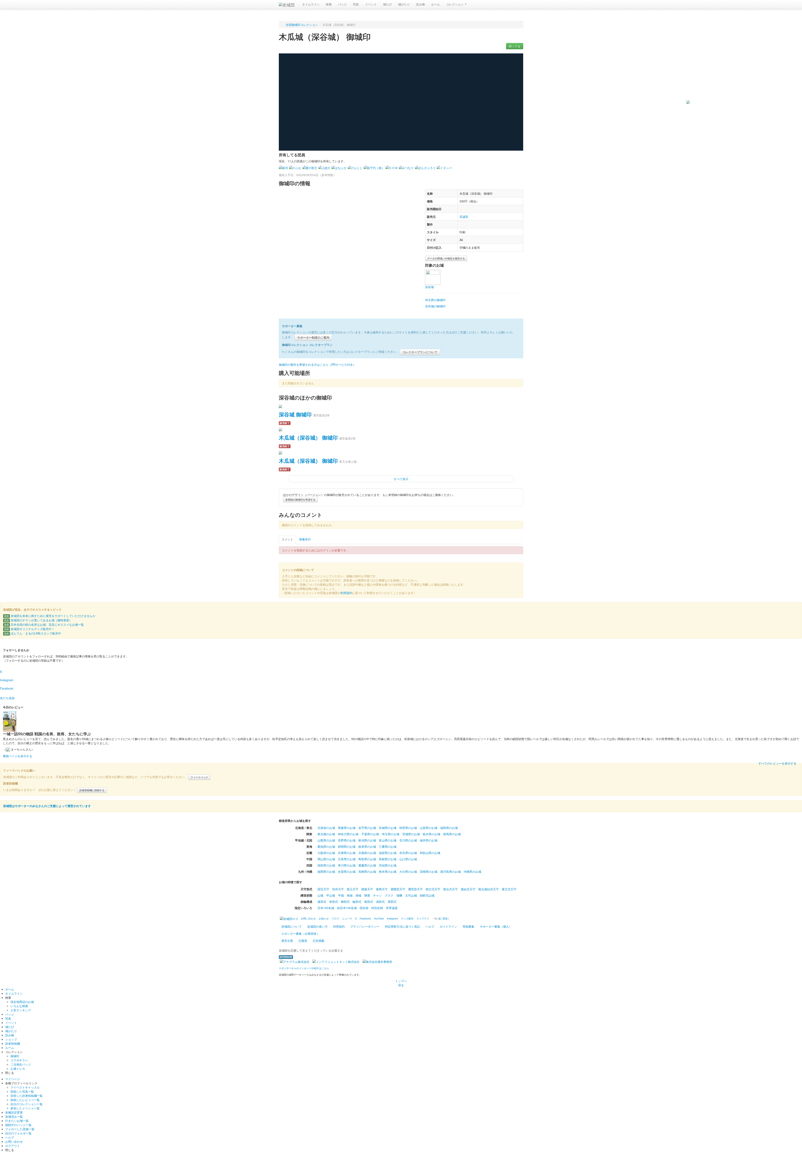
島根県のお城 (387, 859)
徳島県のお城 (326, 865)
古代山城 (411, 895)
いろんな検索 (19, 1006)
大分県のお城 (408, 871)
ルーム (435, 4)
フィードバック (199, 777)
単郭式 (333, 901)
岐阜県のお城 (367, 846)
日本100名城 (325, 908)
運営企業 (287, 940)
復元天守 (352, 889)
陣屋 (367, 895)
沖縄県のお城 (472, 871)
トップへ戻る (401, 983)
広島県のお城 (346, 859)
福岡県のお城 (326, 871)
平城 (341, 895)
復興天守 (382, 889)
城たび (387, 4)
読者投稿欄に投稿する (91, 790)
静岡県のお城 (346, 846)
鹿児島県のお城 (450, 871)
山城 (320, 895)
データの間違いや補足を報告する (446, 258)
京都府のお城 (367, 853)
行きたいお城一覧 (17, 1121)
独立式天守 (433, 889)
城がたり (404, 4)
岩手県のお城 (367, 828)
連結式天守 (468, 889)
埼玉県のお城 (390, 834)
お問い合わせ (14, 1141)
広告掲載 (318, 940)
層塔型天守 (415, 889)
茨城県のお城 (411, 834)
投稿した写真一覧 (22, 1091)
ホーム (9, 989)
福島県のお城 (449, 828)
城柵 (399, 895)
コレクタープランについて (420, 352)
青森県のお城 (346, 828)
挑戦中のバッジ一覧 (18, 1125)
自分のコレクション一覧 (26, 1104)
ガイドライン (448, 926)
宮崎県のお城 (428, 871)
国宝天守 (323, 889)
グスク (389, 895)
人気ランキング (20, 1010)
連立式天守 (509, 889)
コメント (287, 539)
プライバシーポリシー (364, 926)
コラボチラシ (19, 1060)
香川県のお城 (346, 865)
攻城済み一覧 (14, 1116)
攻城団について (291, 926)
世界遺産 (392, 908)
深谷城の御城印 (435, 306)
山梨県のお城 (326, 840)
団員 (445, 918)
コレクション (455, 4)
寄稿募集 (468, 926)
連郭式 (321, 901)
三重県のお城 (387, 846)
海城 (350, 895)
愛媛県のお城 (367, 865)
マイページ (12, 1079)
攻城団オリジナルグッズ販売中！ (29, 629)
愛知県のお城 (326, 846)
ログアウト (12, 1146)
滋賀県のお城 (387, 853)
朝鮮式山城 (427, 895)
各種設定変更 (14, 1112)
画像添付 (305, 539)
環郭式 (392, 901)
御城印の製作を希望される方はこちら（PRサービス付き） (317, 364)
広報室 (302, 940)
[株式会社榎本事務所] (377, 961)
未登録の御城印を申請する (300, 499)
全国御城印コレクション (302, 25)
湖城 (358, 895)
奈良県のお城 (408, 853)
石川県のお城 (408, 840)
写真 (356, 4)
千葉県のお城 (370, 834)
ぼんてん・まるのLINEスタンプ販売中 (32, 633)
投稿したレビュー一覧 (25, 1100)
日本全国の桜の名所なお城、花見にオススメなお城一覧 (44, 624)
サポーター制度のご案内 (313, 337)
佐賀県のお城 (346, 871)
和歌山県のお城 (430, 853)
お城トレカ (17, 1068)
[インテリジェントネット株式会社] (336, 961)
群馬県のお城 (452, 834)
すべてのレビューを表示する (777, 763)
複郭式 (368, 901)
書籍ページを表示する (17, 756)
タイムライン (311, 4)
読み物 (420, 4)
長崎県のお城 (367, 871)
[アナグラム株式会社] (295, 961)
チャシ (377, 895)
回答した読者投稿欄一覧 (26, 1095)
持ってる (514, 46)
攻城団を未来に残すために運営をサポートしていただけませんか (49, 616)
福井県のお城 (428, 840)
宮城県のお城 (387, 828)
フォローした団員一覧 (19, 1129)
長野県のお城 (346, 840)
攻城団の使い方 (317, 926)
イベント (371, 4)
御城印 (14, 1056)
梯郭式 (345, 901)
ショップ (11, 1039)
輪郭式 (357, 901)
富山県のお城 (387, 840)
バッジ (342, 4)
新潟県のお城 (367, 840)
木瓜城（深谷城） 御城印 (308, 437)
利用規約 (346, 593)
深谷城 (429, 287)
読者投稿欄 (12, 1043)
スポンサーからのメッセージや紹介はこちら (304, 968)
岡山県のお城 (326, 859)
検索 (329, 4)
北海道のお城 (326, 828)
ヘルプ (429, 926)
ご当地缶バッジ (20, 1064)
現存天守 (338, 889)
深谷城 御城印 (295, 414)
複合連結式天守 (488, 889)
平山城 (330, 895)
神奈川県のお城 (348, 834)
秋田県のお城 (408, 828)
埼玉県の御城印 (435, 300)
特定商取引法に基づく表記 (402, 926)
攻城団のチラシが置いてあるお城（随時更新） (38, 620)
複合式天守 (450, 889)
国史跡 (364, 908)
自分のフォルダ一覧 (18, 1133)
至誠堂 (463, 216)
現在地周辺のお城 (22, 1002)
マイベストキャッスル (25, 1087)
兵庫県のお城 (346, 853)
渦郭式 (380, 901)
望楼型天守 (398, 889)
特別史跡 (377, 908)
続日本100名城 (347, 908)
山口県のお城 (408, 859)
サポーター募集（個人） (496, 926)
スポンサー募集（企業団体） (300, 933)
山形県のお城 (428, 828)
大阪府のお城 (326, 853)
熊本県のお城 (387, 871)
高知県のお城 (387, 865)
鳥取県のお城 (367, 859)
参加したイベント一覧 (25, 1108)
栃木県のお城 (431, 834)
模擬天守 (367, 889)
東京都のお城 (326, 834)
